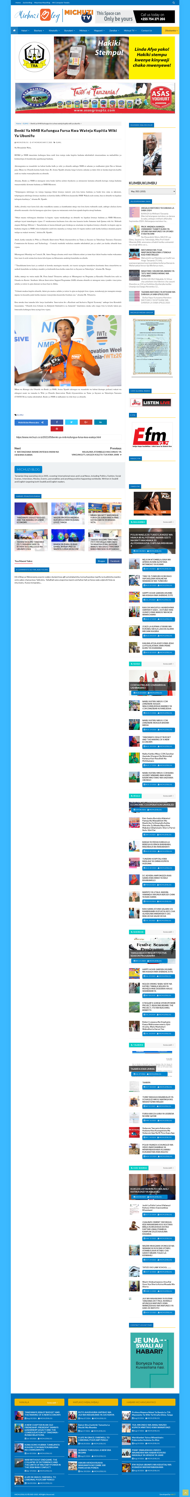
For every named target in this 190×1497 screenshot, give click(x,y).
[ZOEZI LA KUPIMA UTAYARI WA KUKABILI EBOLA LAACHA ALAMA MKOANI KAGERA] (134, 635)
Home (18, 2)
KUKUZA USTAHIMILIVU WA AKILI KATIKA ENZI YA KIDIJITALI (149, 1190)
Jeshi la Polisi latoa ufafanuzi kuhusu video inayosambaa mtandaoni (156, 1207)
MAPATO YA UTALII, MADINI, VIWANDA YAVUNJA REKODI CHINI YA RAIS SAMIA (158, 894)
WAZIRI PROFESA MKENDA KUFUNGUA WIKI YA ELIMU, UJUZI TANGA (66, 520)
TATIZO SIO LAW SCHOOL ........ (156, 1267)
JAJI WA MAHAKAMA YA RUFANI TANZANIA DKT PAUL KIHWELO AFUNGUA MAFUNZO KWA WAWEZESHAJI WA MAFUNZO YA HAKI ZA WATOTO (158, 1303)
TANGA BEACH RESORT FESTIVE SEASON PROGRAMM (148, 954)
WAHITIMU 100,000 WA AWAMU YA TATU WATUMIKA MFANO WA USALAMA (157, 273)
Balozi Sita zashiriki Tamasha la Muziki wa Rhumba (94, 1426)
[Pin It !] (57, 429)
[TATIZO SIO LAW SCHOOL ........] (134, 1276)
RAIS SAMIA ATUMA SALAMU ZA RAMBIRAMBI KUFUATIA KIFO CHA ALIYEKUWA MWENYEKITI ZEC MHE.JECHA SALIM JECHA (158, 912)
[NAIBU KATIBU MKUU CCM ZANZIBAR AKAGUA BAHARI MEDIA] (134, 729)
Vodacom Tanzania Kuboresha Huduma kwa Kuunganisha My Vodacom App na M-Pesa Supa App (158, 1130)
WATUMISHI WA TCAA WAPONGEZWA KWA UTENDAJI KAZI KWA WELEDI (156, 252)
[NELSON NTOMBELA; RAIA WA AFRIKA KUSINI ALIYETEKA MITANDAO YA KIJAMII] (134, 568)
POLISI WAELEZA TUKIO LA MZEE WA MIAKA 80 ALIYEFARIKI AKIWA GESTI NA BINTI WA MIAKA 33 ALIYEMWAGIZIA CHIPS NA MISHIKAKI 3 (151, 540)
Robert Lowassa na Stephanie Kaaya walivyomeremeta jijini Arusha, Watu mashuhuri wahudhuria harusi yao (156, 1025)
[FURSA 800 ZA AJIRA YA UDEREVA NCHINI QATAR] (134, 1122)
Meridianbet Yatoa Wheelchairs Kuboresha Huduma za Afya (147, 1438)
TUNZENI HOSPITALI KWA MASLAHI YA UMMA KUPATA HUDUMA (155, 861)
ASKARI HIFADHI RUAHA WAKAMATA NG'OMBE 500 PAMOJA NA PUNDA (91, 1465)
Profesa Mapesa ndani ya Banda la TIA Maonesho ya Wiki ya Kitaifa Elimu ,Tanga (152, 1413)
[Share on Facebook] (57, 422)
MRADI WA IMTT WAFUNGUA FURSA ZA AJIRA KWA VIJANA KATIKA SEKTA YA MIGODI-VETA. (104, 519)
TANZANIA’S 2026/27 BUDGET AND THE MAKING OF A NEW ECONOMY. (31, 520)
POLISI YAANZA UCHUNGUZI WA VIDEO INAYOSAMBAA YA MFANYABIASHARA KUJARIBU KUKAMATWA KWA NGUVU (157, 1148)
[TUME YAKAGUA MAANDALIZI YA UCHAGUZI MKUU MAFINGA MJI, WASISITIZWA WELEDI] (134, 1105)
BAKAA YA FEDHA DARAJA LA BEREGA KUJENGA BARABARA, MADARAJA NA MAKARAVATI (156, 844)
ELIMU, (58, 142)
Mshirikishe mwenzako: (28, 422)
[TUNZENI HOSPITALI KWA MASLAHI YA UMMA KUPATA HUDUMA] (134, 867)
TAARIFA (146, 1082)
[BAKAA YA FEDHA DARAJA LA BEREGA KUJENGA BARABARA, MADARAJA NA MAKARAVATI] (134, 850)
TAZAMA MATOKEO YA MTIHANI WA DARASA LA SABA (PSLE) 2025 (158, 293)
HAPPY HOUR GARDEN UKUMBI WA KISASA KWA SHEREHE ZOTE (157, 594)
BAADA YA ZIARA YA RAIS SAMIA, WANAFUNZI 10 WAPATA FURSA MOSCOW (66, 546)
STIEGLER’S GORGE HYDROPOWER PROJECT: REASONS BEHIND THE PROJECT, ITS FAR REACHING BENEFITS (158, 1006)
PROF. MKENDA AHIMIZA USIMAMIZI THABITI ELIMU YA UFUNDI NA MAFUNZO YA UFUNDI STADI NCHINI (157, 230)
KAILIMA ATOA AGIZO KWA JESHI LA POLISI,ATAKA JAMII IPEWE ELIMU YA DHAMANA (158, 645)
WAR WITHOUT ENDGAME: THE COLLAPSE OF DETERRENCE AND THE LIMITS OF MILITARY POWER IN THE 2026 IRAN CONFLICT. (43, 1463)
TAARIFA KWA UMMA (142, 1068)
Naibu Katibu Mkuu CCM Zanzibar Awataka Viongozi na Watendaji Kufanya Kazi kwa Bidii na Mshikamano (158, 757)
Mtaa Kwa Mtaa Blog (42, 2)
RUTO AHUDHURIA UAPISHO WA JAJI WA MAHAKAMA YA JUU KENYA (96, 1413)
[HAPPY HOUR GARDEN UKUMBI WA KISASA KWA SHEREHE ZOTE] (134, 601)
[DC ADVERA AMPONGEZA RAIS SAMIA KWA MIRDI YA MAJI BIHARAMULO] (134, 884)
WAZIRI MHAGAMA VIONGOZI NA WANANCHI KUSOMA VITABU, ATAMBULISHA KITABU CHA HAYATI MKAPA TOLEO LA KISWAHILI (158, 1251)
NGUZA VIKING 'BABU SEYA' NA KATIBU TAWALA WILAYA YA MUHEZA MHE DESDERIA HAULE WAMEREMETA (157, 987)
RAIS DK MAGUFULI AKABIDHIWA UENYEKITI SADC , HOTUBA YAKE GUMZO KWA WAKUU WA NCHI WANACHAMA (158, 611)
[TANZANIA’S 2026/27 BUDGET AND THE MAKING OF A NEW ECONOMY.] (134, 746)
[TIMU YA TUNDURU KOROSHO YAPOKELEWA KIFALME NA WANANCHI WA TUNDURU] (134, 585)
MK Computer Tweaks (61, 2)
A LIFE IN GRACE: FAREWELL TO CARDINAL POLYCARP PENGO (40, 1478)
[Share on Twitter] (71, 422)
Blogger (101, 561)
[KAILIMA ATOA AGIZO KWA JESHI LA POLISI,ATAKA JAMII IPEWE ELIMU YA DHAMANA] (134, 652)
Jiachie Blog (27, 2)
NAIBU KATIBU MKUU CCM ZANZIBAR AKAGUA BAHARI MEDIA (155, 722)
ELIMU (25, 123)
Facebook (115, 561)
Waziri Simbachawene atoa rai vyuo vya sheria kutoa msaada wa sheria (158, 1284)
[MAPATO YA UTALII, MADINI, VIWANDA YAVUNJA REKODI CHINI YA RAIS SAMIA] (134, 901)
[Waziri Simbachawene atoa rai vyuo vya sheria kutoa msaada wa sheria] (134, 1290)
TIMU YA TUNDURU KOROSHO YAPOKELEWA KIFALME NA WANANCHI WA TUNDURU (157, 578)
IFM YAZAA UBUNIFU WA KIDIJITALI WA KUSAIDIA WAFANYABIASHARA (151, 1465)
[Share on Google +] (86, 422)
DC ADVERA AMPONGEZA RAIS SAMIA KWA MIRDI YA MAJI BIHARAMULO (156, 877)
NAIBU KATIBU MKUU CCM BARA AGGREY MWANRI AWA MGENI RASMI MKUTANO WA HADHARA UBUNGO (158, 776)
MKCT (173, 1494)
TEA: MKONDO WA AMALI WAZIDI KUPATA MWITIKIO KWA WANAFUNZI (151, 1426)
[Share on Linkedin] (100, 422)
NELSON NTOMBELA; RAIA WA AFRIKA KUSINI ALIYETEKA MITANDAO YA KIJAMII (156, 562)
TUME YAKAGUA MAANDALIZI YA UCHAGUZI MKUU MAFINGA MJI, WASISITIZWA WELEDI (157, 1099)
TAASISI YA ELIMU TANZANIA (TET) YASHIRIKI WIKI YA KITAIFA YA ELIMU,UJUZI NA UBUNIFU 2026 (30, 545)
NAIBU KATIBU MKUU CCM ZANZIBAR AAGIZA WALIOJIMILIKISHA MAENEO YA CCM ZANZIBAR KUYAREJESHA (157, 705)
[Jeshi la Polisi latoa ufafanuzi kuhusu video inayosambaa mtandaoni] (134, 1214)
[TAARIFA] (134, 1091)
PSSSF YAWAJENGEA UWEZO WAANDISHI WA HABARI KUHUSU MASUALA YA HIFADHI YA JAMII (149, 1452)
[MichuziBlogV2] (55, 15)
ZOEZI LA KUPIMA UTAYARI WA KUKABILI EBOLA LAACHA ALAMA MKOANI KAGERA (158, 628)
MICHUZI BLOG (21, 1494)
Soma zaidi (167, 522)
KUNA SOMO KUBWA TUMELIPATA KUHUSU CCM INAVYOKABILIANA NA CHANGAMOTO (42, 1447)
